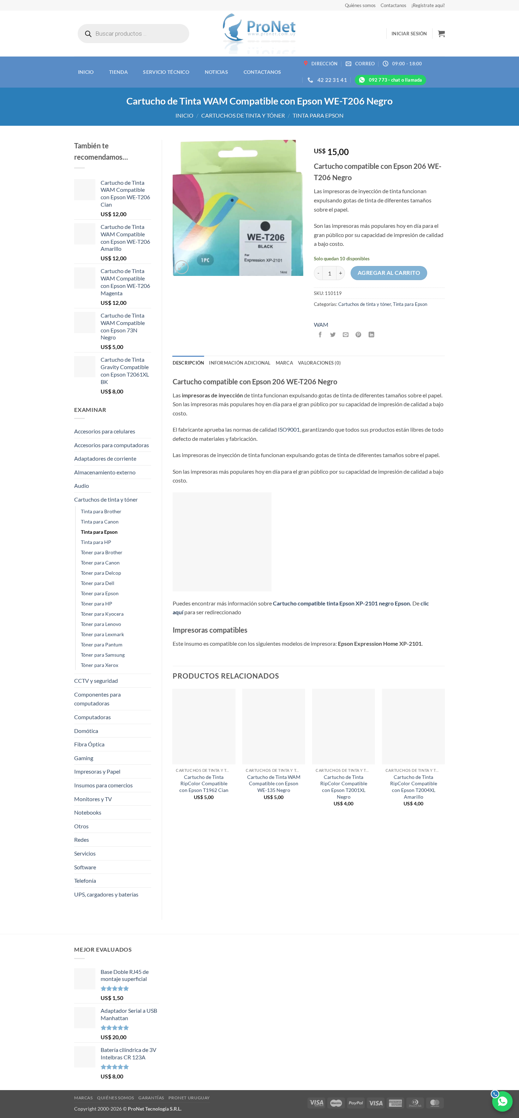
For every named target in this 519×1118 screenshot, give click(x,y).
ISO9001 (289, 429)
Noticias (216, 72)
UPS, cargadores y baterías (106, 894)
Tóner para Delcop (101, 573)
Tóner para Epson (100, 593)
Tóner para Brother (102, 552)
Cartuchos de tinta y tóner (243, 115)
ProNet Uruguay (189, 1097)
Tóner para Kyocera (102, 614)
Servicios (85, 853)
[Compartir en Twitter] (333, 335)
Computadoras (92, 717)
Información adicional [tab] (239, 363)
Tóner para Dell (97, 583)
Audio (81, 485)
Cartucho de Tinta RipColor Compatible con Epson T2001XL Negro (343, 787)
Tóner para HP (96, 604)
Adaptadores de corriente (105, 458)
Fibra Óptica (89, 744)
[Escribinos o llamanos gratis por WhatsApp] (502, 1101)
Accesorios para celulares (104, 431)
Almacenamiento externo (105, 472)
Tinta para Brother (101, 511)
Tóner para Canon (100, 563)
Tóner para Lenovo (101, 624)
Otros (81, 826)
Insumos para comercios (103, 785)
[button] (409, 33)
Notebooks (87, 812)
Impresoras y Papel (97, 771)
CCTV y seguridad (96, 680)
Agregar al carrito (389, 273)
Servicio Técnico (166, 72)
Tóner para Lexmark (102, 634)
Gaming (83, 758)
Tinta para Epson (318, 115)
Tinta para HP (96, 542)
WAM (321, 324)
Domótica (86, 730)
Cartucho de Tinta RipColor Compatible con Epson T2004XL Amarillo (413, 787)
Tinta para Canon (100, 522)
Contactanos (393, 5)
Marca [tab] (284, 363)
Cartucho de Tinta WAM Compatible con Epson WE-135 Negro (273, 783)
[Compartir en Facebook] (320, 335)
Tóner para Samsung (103, 655)
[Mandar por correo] (346, 335)
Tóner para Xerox (99, 665)
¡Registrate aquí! (428, 5)
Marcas (83, 1097)
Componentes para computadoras (97, 699)
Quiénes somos (360, 5)
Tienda (118, 72)
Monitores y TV (93, 798)
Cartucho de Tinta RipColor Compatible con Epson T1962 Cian (203, 783)
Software (85, 867)
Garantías (151, 1097)
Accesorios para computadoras (111, 445)
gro (389, 603)
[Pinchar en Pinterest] (358, 335)
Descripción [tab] (188, 363)
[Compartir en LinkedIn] (371, 335)
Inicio (86, 72)
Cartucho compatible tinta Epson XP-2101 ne (329, 603)
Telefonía (85, 880)
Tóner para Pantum (102, 644)
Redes (81, 839)
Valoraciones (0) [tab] (319, 363)
